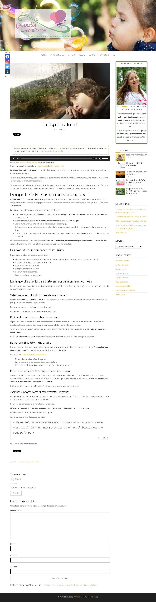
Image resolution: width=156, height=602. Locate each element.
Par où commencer (57, 55)
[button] (114, 55)
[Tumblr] (7, 71)
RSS (62, 166)
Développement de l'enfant (25, 462)
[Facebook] (7, 56)
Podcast (82, 55)
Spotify (51, 166)
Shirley (63, 130)
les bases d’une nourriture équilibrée (34, 354)
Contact (92, 55)
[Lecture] (13, 158)
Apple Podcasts (43, 166)
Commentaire (16, 510)
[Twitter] (7, 66)
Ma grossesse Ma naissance (125, 290)
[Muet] (100, 158)
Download (34, 162)
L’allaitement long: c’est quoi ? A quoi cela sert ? (131, 217)
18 (128, 168)
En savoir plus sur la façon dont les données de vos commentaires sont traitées (70, 585)
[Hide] (6, 76)
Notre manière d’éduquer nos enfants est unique (131, 221)
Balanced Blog (93, 597)
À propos (72, 55)
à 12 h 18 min (13, 484)
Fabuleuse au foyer (122, 273)
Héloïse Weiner (120, 294)
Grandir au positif (121, 269)
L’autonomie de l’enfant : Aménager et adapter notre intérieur (137, 181)
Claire (17, 479)
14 (128, 185)
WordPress (77, 597)
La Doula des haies (122, 265)
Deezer (57, 166)
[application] (60, 158)
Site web (13, 566)
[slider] (105, 158)
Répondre (16, 493)
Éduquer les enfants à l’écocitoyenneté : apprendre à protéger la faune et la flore (137, 191)
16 (128, 177)
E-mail (13, 555)
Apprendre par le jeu (122, 277)
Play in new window (23, 162)
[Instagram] (7, 61)
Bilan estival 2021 (121, 232)
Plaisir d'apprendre (122, 282)
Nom (12, 544)
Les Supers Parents (122, 261)
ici (40, 181)
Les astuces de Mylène (123, 286)
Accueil (43, 55)
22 (128, 158)
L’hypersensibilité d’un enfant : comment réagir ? (135, 164)
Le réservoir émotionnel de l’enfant (137, 155)
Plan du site (104, 55)
